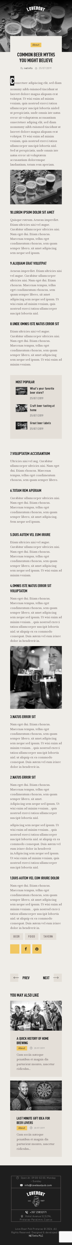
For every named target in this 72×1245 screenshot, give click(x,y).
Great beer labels (40, 423)
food (31, 936)
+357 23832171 (38, 1212)
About (36, 44)
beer (16, 936)
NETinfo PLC (36, 1235)
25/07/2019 (37, 398)
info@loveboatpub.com (38, 1185)
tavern (48, 936)
